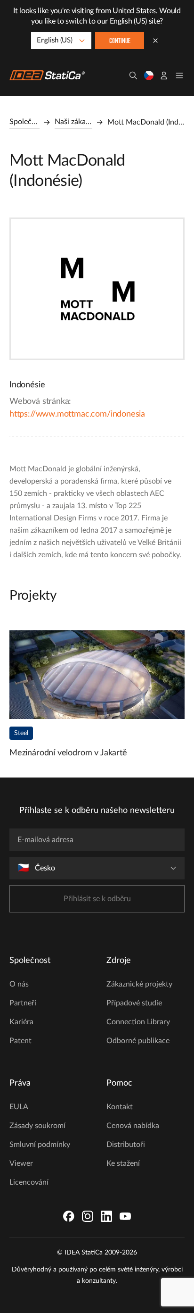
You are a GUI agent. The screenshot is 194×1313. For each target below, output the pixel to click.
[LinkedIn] (106, 1216)
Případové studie (134, 1003)
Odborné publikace (138, 1041)
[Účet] (164, 75)
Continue (119, 41)
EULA (18, 1107)
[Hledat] (133, 75)
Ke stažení (123, 1163)
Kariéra (21, 1022)
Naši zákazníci (73, 121)
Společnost (24, 121)
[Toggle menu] (179, 75)
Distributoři (125, 1144)
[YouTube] (125, 1216)
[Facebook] (68, 1216)
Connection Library (138, 1022)
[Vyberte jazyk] (149, 75)
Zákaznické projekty (139, 984)
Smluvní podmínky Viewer (39, 1154)
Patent (20, 1041)
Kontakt (119, 1107)
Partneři (22, 1003)
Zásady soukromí (37, 1125)
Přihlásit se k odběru (97, 899)
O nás (19, 984)
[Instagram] (87, 1216)
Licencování (28, 1182)
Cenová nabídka (132, 1125)
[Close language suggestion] (155, 40)
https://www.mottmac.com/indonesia (77, 414)
